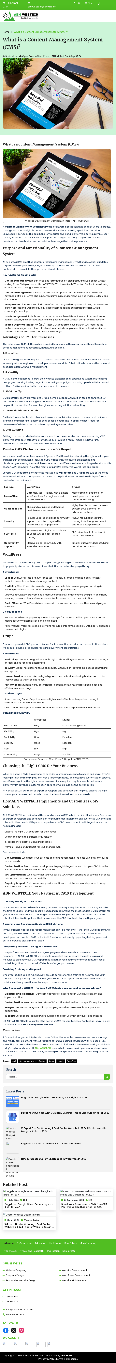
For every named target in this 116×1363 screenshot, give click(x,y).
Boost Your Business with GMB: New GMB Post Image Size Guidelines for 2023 (65, 1112)
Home (6, 32)
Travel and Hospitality (32, 1251)
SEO (25, 1200)
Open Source (29, 56)
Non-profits (68, 1251)
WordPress (43, 56)
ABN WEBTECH (43, 1048)
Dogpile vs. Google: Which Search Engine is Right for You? (54, 1097)
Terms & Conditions (67, 1359)
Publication (53, 1251)
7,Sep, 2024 (75, 56)
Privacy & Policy (47, 1359)
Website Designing (16, 1270)
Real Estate (70, 1243)
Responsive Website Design (21, 1280)
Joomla (60, 1061)
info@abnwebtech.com (19, 1309)
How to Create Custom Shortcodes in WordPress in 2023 (53, 1159)
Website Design (31, 1220)
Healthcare (55, 1243)
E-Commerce (24, 1243)
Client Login (94, 3)
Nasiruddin (11, 56)
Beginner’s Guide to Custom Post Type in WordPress (51, 1143)
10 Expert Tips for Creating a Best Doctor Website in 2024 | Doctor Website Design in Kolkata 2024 (63, 1130)
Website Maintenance (74, 1280)
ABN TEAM (66, 1355)
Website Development (74, 1270)
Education (40, 1243)
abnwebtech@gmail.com (42, 6)
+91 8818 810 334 (15, 1314)
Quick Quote (12, 1296)
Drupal (51, 1061)
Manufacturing (88, 1243)
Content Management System (32, 1061)
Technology (10, 1251)
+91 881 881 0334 (10, 5)
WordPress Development (76, 1275)
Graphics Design (15, 1275)
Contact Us (12, 1301)
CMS (14, 1061)
